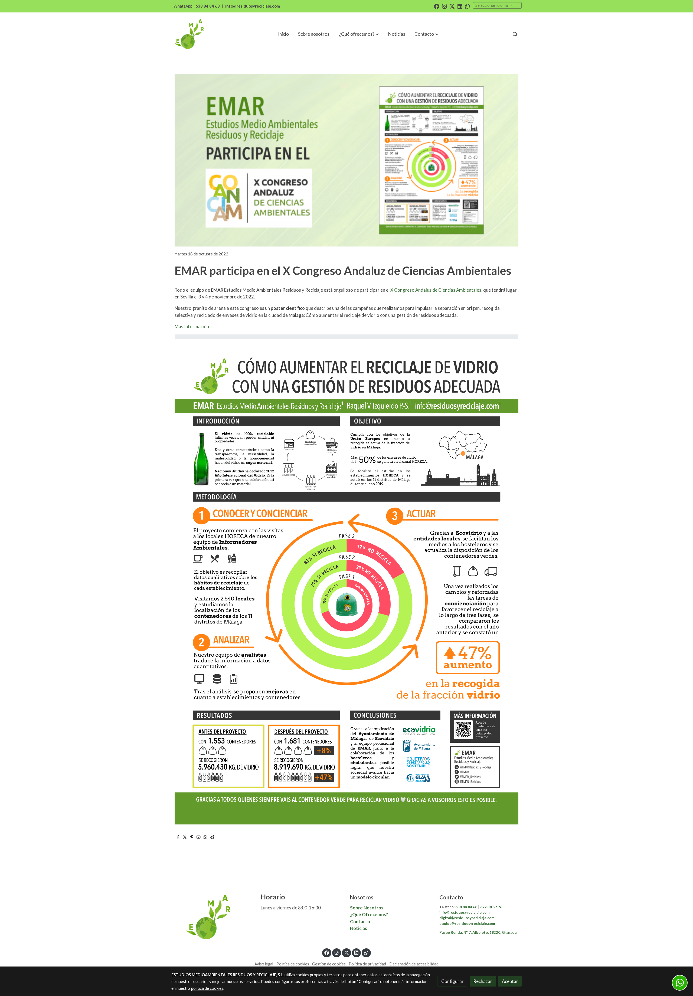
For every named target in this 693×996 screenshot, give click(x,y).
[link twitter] (452, 6)
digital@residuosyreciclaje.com (466, 918)
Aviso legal (263, 964)
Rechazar (482, 981)
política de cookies (207, 988)
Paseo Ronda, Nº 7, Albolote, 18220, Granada (478, 932)
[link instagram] (444, 6)
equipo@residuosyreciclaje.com (467, 923)
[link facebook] (436, 6)
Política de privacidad (367, 964)
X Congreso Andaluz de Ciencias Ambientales (435, 290)
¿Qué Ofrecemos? (369, 914)
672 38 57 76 (490, 907)
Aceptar (510, 981)
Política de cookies (292, 964)
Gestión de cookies (329, 964)
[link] (190, 34)
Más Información (192, 326)
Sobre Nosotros (366, 907)
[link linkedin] (459, 6)
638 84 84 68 (207, 6)
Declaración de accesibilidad (414, 964)
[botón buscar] (515, 34)
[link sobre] (212, 917)
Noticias (358, 928)
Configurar (452, 981)
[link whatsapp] (467, 6)
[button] (426, 34)
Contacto (360, 921)
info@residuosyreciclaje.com (252, 6)
